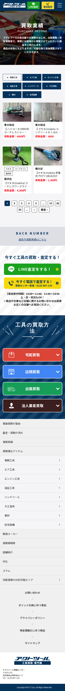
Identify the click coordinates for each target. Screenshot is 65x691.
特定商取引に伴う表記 (32, 630)
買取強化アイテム (13, 451)
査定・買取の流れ (13, 432)
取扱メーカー (10, 534)
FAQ (5, 561)
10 (50, 203)
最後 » (44, 209)
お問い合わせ (32, 592)
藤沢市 (8, 173)
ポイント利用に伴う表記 (32, 605)
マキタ (8, 168)
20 (57, 203)
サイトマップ (32, 643)
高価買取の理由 (11, 423)
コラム (6, 570)
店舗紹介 (8, 552)
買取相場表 (9, 543)
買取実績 (8, 442)
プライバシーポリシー (32, 618)
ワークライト (20, 168)
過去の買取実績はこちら (32, 239)
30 (19, 209)
